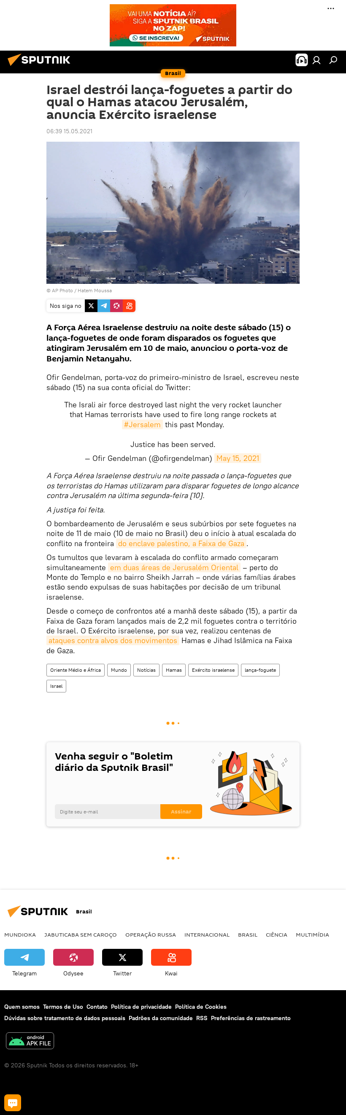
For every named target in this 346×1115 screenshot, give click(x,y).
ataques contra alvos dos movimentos (113, 640)
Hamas (174, 670)
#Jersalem (142, 424)
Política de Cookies (201, 1006)
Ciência (276, 934)
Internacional (207, 934)
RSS (202, 1018)
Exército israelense (213, 670)
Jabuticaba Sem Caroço (80, 934)
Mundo (119, 670)
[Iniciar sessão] (316, 59)
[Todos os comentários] (12, 1102)
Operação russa (150, 934)
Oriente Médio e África (75, 670)
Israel (56, 686)
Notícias (146, 670)
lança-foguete (260, 670)
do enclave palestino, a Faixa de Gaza (181, 543)
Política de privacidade (141, 1006)
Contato (97, 1006)
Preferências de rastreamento (251, 1018)
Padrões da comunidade (161, 1018)
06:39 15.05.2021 (69, 131)
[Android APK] (30, 1041)
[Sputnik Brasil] (41, 67)
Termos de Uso (63, 1006)
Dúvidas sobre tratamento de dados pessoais (64, 1018)
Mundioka (20, 934)
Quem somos (22, 1006)
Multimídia (312, 934)
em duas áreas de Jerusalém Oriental (174, 567)
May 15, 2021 (237, 458)
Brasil (247, 934)
